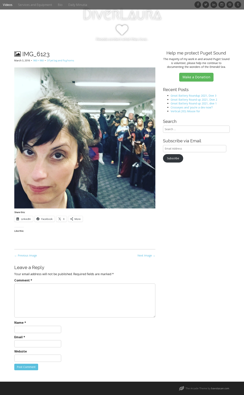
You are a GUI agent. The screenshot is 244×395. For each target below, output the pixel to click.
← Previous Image (25, 255)
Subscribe (173, 158)
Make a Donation (196, 77)
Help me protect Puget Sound (196, 52)
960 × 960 (38, 60)
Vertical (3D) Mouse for (185, 111)
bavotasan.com (220, 388)
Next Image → (146, 255)
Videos (7, 5)
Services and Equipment (35, 5)
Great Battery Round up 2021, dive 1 (194, 103)
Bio (60, 5)
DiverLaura (122, 14)
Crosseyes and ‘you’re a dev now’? (192, 107)
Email (19, 337)
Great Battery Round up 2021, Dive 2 (194, 99)
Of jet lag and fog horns (60, 60)
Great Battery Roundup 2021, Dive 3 (193, 95)
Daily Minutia (77, 5)
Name (20, 322)
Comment (23, 280)
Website (20, 351)
